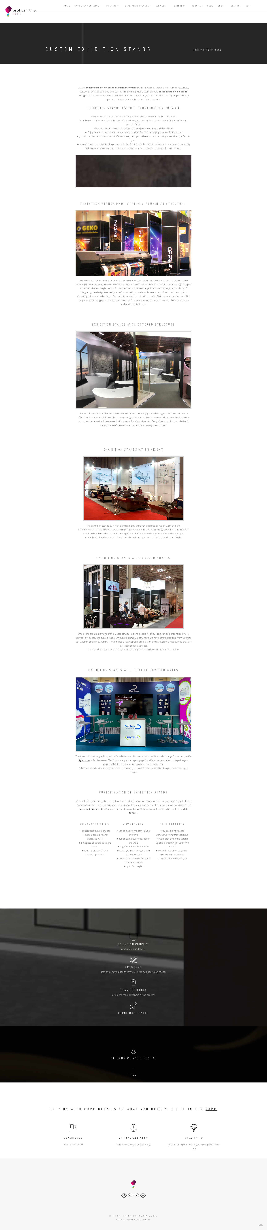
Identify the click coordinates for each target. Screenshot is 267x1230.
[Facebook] (124, 1195)
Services (161, 6)
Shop (221, 6)
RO (247, 6)
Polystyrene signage (136, 6)
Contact (236, 6)
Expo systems (212, 50)
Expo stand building (87, 6)
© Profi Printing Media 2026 (132, 1216)
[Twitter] (137, 1195)
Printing (111, 6)
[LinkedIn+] (143, 1195)
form (211, 1109)
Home (67, 6)
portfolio (179, 6)
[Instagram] (130, 1195)
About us (197, 6)
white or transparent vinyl (93, 808)
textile (136, 808)
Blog (210, 6)
